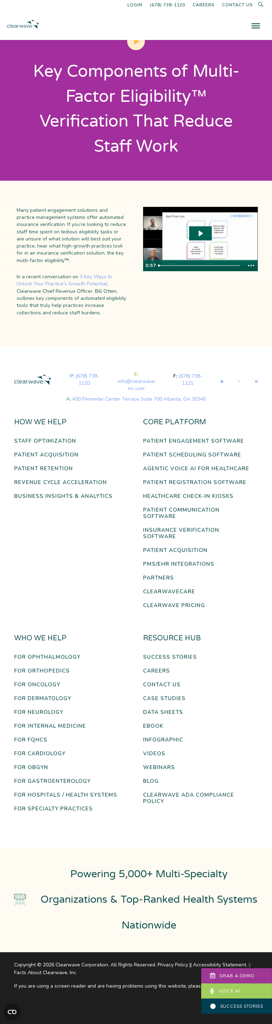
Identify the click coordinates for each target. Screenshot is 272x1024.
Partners (158, 578)
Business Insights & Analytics (63, 496)
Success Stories (170, 657)
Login (135, 5)
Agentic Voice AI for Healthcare (196, 468)
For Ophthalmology (47, 657)
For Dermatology (42, 698)
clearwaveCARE (169, 591)
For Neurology (38, 712)
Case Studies (164, 698)
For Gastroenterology (52, 781)
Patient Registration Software (194, 482)
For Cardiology (40, 753)
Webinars (159, 767)
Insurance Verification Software (181, 533)
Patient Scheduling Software (192, 455)
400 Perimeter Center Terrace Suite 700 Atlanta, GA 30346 (139, 399)
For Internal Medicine (50, 726)
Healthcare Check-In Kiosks (188, 496)
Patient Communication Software (181, 513)
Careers (204, 5)
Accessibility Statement (219, 964)
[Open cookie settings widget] (12, 1011)
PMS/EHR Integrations (178, 564)
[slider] (200, 265)
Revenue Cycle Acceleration (60, 482)
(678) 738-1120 (167, 5)
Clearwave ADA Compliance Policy (188, 798)
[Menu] (255, 26)
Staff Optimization (45, 441)
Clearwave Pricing (174, 605)
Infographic (163, 740)
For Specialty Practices (53, 808)
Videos (154, 753)
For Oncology (37, 684)
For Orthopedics (42, 671)
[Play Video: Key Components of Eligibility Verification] (200, 233)
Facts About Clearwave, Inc (45, 972)
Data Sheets (163, 712)
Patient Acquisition (46, 455)
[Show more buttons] (251, 265)
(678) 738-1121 (190, 379)
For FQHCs (30, 740)
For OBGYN (31, 767)
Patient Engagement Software (193, 441)
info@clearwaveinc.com (136, 385)
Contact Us (237, 5)
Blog (151, 781)
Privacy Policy (173, 964)
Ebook (153, 726)
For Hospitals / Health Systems (65, 795)
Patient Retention (43, 468)
